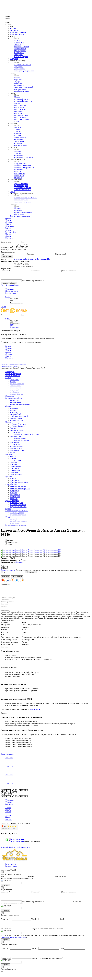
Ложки (17, 77)
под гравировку (20, 89)
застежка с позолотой (22, 166)
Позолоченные (20, 49)
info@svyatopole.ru (23, 847)
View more (9, 758)
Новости (8, 234)
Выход (16, 285)
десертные (18, 79)
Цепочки (17, 151)
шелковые (18, 178)
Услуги (8, 220)
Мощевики (14, 59)
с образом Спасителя (22, 99)
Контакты (9, 238)
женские (17, 129)
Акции (8, 218)
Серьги (12, 192)
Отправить (5, 885)
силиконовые (19, 174)
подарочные (19, 111)
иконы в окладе (20, 117)
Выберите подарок (8, 570)
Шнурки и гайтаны (21, 163)
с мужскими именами (22, 190)
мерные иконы (20, 438)
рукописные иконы (21, 440)
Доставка (8, 222)
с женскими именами (22, 188)
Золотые (17, 45)
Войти (3, 307)
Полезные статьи (11, 291)
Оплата (8, 224)
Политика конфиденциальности (13, 937)
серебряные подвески (22, 202)
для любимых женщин (23, 212)
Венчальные (19, 43)
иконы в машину (20, 105)
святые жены (19, 113)
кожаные (17, 133)
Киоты (17, 121)
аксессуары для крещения (24, 71)
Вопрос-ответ (10, 293)
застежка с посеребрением (24, 168)
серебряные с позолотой (23, 87)
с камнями (18, 143)
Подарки (17, 208)
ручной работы (20, 51)
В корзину (32, 572)
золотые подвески (21, 200)
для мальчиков (19, 69)
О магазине (9, 226)
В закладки (5, 576)
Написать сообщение (9, 283)
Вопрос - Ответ (11, 232)
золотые (17, 131)
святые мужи (19, 107)
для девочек (18, 67)
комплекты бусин (21, 186)
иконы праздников (21, 119)
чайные (17, 81)
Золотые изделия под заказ (20, 216)
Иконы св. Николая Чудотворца (26, 434)
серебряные (18, 55)
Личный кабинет (7, 285)
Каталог (13, 28)
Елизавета (19, 562)
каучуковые (18, 170)
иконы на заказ (20, 109)
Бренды (8, 228)
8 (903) (17, 839)
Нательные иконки (17, 34)
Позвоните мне (7, 256)
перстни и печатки (21, 47)
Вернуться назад (7, 754)
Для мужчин (19, 214)
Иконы (17, 97)
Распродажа (14, 30)
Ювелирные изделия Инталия (25, 198)
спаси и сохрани (20, 145)
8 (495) (8, 297)
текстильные (19, 141)
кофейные (18, 83)
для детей (18, 210)
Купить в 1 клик (17, 576)
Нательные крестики (18, 32)
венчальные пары (21, 115)
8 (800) (8, 319)
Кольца (17, 41)
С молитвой (19, 53)
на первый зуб (19, 85)
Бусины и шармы (21, 184)
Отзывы (8, 230)
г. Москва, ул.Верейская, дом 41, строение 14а (32, 259)
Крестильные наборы (22, 65)
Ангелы (17, 103)
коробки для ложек (21, 91)
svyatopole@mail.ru (8, 847)
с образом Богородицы (23, 101)
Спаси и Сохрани (21, 57)
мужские (17, 135)
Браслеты (18, 127)
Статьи (8, 236)
